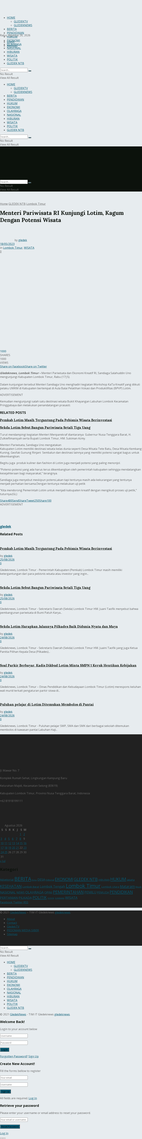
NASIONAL (14, 48)
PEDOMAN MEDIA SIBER (23, 930)
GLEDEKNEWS (23, 92)
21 (17, 848)
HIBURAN (13, 52)
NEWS (20, 892)
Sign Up (33, 1056)
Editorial (50, 879)
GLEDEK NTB (15, 63)
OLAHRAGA (14, 44)
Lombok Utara (110, 886)
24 (2, 852)
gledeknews (62, 912)
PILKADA (25, 897)
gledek (22, 240)
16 (24, 843)
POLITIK (12, 59)
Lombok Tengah (52, 886)
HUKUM (12, 37)
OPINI (48, 892)
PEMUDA (103, 892)
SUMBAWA (59, 898)
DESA (41, 879)
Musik (138, 886)
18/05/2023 (7, 244)
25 (5, 852)
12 (9, 843)
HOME (11, 84)
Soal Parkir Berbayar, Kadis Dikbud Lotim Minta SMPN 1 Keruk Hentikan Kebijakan (68, 665)
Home (4, 204)
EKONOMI (13, 40)
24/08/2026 (7, 637)
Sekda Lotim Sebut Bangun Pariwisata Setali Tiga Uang (45, 427)
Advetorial (7, 880)
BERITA (12, 96)
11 (5, 843)
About (11, 919)
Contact (12, 923)
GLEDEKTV (21, 88)
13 (13, 843)
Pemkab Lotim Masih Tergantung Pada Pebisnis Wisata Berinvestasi (56, 420)
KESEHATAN (11, 886)
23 (24, 848)
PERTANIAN (9, 897)
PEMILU (90, 892)
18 (5, 848)
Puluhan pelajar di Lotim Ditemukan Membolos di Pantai (47, 704)
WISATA (12, 56)
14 (17, 843)
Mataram (127, 886)
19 (9, 848)
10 (2, 843)
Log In (33, 1098)
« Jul (2, 861)
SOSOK (50, 898)
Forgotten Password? (14, 1056)
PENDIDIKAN (15, 33)
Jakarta (131, 879)
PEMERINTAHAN (68, 892)
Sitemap (12, 934)
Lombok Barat (30, 886)
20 (13, 848)
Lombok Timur (36, 204)
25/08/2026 (7, 559)
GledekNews (18, 912)
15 (21, 843)
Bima (34, 880)
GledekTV (13, 926)
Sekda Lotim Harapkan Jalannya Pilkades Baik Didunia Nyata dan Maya (59, 626)
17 (2, 848)
